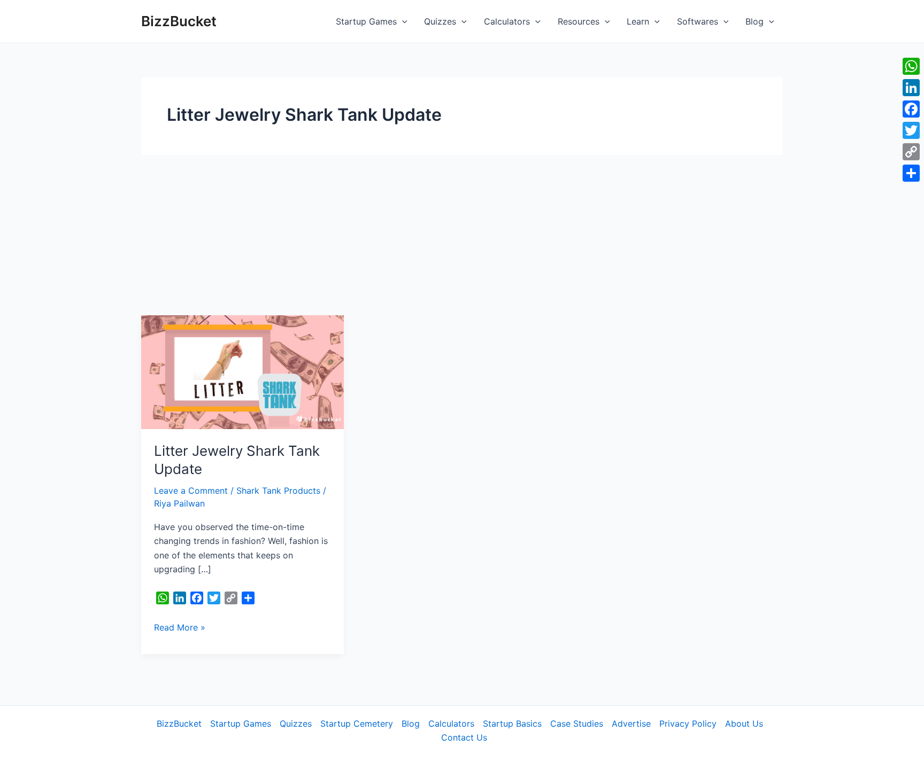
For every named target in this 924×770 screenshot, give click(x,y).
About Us (744, 723)
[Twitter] (911, 130)
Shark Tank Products (278, 490)
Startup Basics (512, 723)
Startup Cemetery (356, 723)
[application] (402, 21)
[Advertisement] (462, 235)
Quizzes (440, 21)
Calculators (507, 21)
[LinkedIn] (911, 87)
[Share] (911, 173)
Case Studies (576, 723)
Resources (578, 21)
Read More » (179, 626)
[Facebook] (911, 109)
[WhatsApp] (911, 66)
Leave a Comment (191, 490)
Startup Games (366, 21)
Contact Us (464, 737)
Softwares (697, 21)
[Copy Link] (911, 151)
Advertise (631, 723)
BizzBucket (179, 21)
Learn (638, 21)
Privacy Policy (688, 723)
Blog (754, 21)
